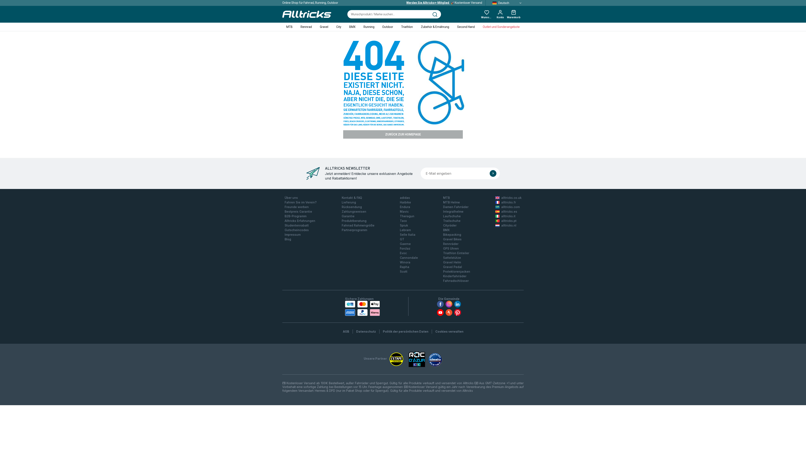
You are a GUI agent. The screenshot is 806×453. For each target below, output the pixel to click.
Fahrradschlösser (456, 280)
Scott (403, 271)
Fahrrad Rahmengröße (358, 225)
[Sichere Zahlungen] (362, 308)
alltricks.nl (508, 225)
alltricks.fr (508, 202)
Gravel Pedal (452, 267)
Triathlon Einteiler (456, 253)
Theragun (407, 216)
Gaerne (405, 244)
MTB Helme (451, 202)
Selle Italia (407, 234)
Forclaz (405, 248)
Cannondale (409, 257)
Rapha (404, 267)
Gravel (324, 27)
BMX (352, 27)
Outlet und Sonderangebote (501, 27)
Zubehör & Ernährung (435, 27)
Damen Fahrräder (455, 207)
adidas (405, 197)
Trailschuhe (452, 221)
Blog (288, 239)
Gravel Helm (452, 262)
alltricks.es (509, 211)
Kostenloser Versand (444, 2)
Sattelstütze (452, 257)
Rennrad (306, 27)
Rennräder (450, 244)
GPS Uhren (451, 248)
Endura (405, 207)
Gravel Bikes (452, 239)
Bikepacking (452, 234)
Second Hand (466, 27)
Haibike (405, 202)
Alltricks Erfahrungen (300, 221)
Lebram (405, 230)
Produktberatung (354, 221)
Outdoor (387, 27)
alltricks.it (508, 216)
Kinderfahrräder (454, 276)
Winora (405, 262)
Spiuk (404, 225)
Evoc (403, 253)
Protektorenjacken (456, 271)
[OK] (493, 173)
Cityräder (450, 225)
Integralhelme (453, 211)
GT (402, 239)
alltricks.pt (509, 221)
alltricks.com (510, 207)
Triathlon (407, 27)
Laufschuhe (452, 216)
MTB (289, 27)
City (338, 27)
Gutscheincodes (297, 230)
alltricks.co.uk (511, 197)
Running (369, 27)
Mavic (404, 211)
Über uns (291, 197)
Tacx (403, 221)
